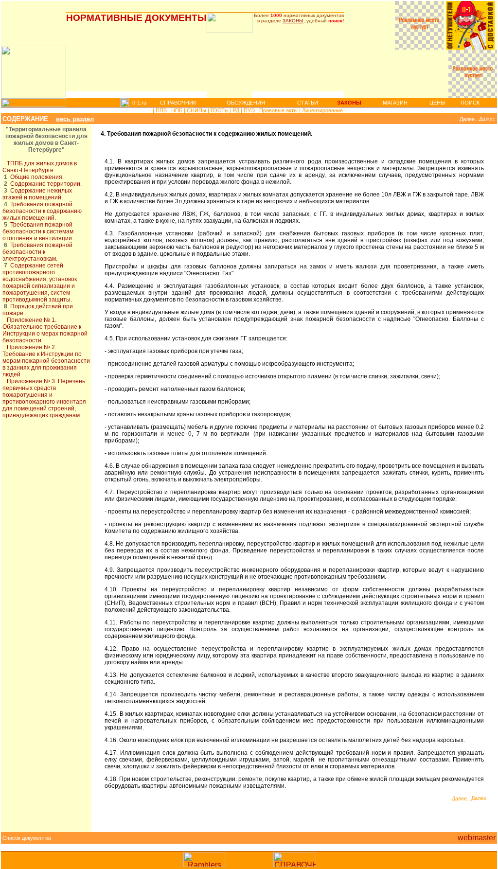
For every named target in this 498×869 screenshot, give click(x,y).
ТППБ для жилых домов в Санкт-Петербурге (39, 167)
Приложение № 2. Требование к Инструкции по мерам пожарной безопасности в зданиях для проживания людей (46, 361)
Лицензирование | (323, 110)
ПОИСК (470, 103)
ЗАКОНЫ (293, 20)
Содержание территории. (46, 183)
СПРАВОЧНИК (178, 103)
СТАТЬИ (307, 103)
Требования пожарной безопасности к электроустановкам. (37, 252)
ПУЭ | (250, 110)
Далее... (469, 119)
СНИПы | (197, 110)
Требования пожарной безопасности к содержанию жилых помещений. (42, 211)
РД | (236, 110)
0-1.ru (139, 103)
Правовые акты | (279, 110)
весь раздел (75, 119)
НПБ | (177, 110)
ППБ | (162, 110)
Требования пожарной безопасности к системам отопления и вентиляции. (37, 231)
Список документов (26, 838)
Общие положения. (37, 177)
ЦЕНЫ (437, 103)
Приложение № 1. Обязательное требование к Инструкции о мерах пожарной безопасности (45, 330)
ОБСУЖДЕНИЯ (246, 103)
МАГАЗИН (395, 103)
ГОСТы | (220, 110)
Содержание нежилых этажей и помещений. (37, 194)
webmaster (477, 838)
